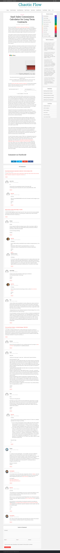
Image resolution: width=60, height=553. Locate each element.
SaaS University (25, 476)
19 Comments (18, 24)
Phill (53, 80)
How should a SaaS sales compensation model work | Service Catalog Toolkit (18, 171)
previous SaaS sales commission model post (19, 83)
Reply (12, 205)
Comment (6, 530)
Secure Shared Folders (47, 116)
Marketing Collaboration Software (49, 95)
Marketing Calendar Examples (48, 90)
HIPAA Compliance (46, 110)
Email (17, 539)
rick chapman (12, 471)
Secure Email (45, 112)
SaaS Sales (33, 10)
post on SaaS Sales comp (30, 498)
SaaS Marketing (20, 10)
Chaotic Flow (30, 4)
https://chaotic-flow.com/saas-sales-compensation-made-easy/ (17, 173)
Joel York (23, 24)
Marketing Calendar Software (48, 93)
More (49, 10)
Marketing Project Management (48, 99)
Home (8, 10)
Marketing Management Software (49, 97)
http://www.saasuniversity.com (15, 480)
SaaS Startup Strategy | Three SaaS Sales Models (49, 56)
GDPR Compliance (46, 108)
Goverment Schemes (47, 55)
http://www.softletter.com (14, 479)
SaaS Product (27, 10)
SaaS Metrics (38, 10)
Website (29, 539)
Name (5, 539)
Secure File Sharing (46, 114)
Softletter (34, 474)
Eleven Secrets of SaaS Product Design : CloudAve (13, 209)
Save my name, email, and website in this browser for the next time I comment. (18, 544)
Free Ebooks (45, 10)
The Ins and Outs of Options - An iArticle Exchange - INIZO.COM (16, 327)
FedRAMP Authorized (47, 105)
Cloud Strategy (13, 10)
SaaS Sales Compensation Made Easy (22, 27)
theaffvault (53, 63)
